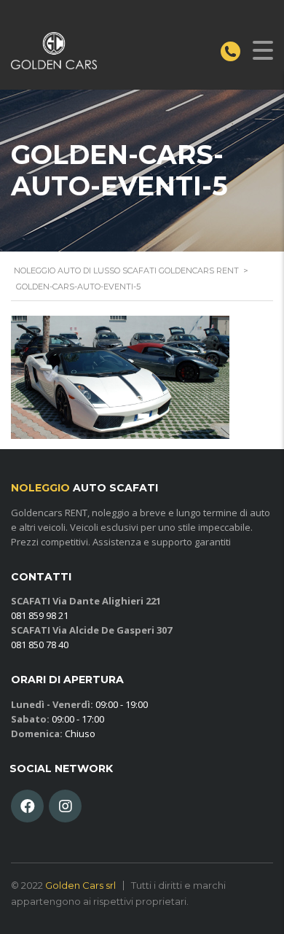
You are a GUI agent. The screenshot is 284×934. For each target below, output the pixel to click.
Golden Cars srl (80, 885)
